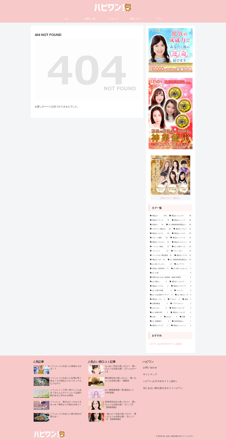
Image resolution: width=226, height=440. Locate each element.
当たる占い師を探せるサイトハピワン (163, 388)
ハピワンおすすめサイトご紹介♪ (166, 344)
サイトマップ (150, 374)
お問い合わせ (150, 367)
